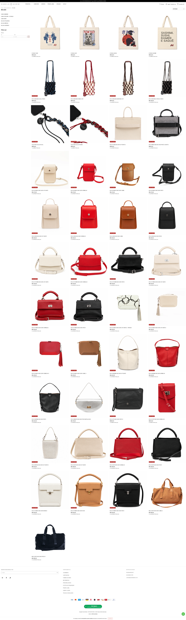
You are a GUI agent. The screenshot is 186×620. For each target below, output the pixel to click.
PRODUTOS (27, 4)
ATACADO (59, 4)
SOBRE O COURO (66, 590)
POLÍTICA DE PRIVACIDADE (68, 585)
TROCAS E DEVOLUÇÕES (68, 593)
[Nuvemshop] (93, 614)
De (1, 34)
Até (15, 34)
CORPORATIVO (66, 575)
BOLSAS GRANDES (5, 25)
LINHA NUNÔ (3, 18)
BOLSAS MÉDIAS (4, 23)
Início (2, 7)
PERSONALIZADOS (67, 582)
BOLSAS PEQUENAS (5, 20)
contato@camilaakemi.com (132, 577)
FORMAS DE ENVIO (67, 577)
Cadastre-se (173, 4)
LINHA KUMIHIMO (4, 14)
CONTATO (43, 4)
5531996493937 (130, 572)
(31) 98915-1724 (129, 575)
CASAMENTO (66, 572)
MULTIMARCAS (66, 580)
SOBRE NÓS (36, 4)
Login (169, 4)
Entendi (110, 618)
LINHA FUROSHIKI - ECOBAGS (7, 16)
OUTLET (64, 4)
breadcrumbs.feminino (7, 7)
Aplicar (28, 37)
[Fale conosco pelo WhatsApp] (183, 614)
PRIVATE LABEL (51, 4)
